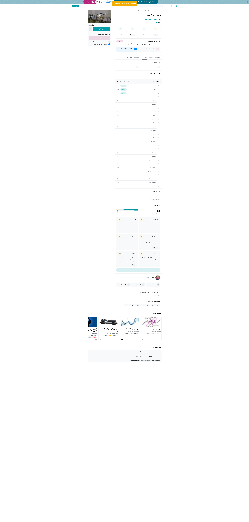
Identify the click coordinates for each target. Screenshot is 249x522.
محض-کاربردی (135, 10)
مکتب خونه (160, 10)
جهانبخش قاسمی (149, 277)
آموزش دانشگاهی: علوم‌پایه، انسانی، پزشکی (132, 305)
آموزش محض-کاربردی (155, 305)
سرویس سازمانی (113, 5)
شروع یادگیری (101, 28)
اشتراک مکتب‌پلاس (121, 5)
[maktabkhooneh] (175, 6)
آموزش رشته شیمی (145, 305)
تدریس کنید (106, 5)
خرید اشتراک (120, 41)
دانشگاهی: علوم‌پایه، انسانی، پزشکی (150, 10)
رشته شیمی (141, 10)
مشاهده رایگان (123, 85)
